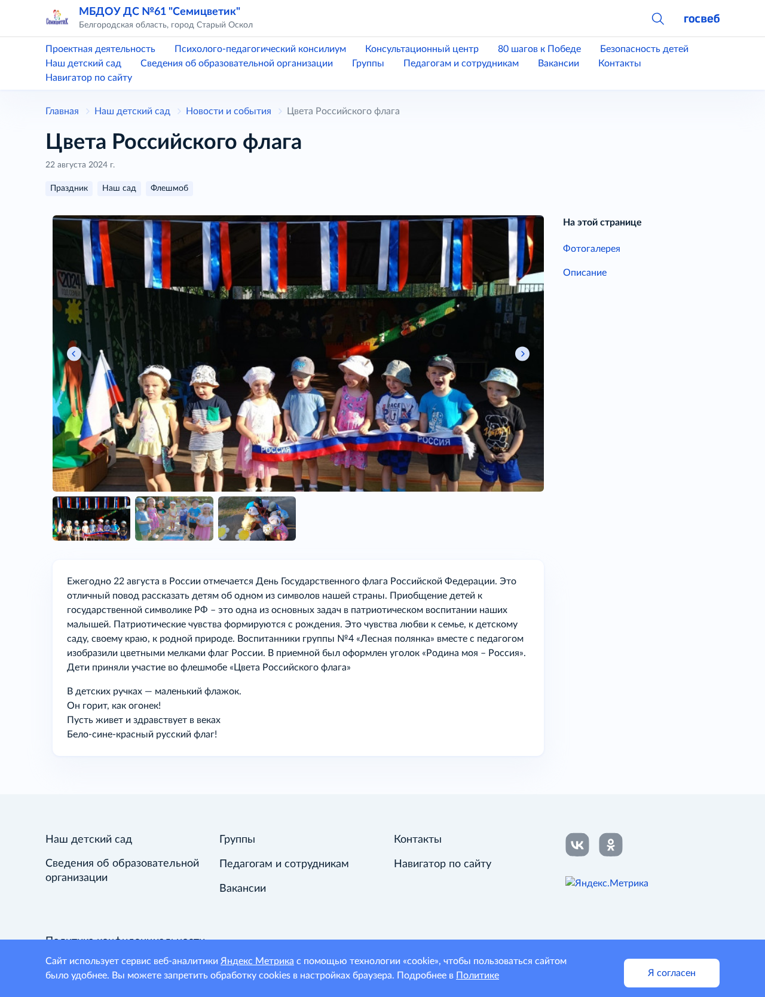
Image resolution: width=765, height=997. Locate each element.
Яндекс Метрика (257, 961)
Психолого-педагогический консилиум (260, 49)
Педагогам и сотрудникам (461, 63)
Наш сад (119, 188)
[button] (657, 18)
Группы (368, 63)
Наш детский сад (83, 63)
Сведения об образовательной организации (236, 63)
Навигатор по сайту (88, 78)
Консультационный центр (422, 49)
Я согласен (672, 973)
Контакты (619, 63)
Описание (585, 273)
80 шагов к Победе (539, 49)
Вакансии (558, 63)
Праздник (69, 188)
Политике (477, 975)
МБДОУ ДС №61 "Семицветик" (159, 12)
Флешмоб (169, 188)
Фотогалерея (591, 249)
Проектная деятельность (100, 49)
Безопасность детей (644, 49)
